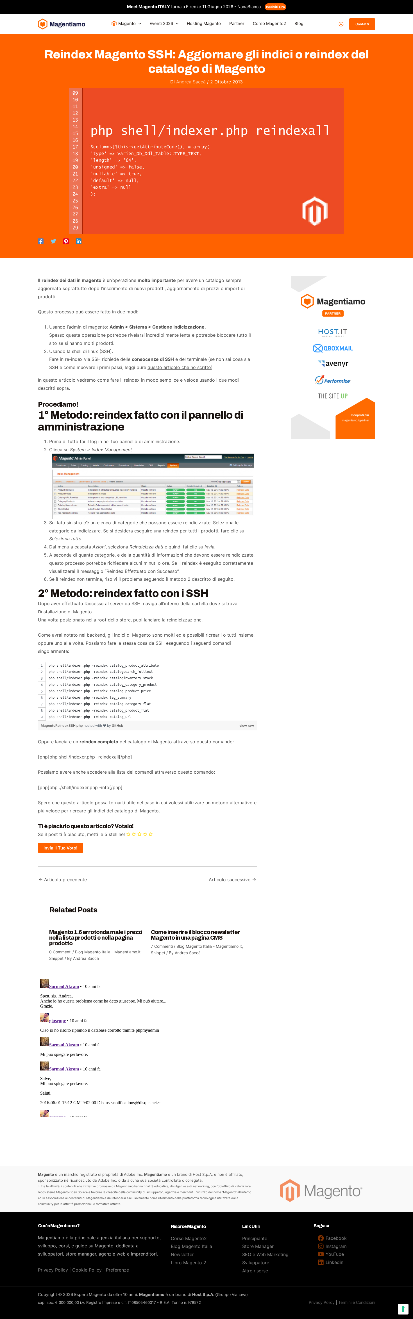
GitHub (117, 725)
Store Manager (258, 1246)
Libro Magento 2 (188, 1262)
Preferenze (117, 1270)
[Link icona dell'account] (341, 24)
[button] (138, 23)
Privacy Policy (53, 1270)
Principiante (254, 1238)
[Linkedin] (78, 241)
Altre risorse (255, 1271)
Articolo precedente (62, 879)
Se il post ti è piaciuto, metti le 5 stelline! (81, 834)
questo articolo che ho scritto (179, 367)
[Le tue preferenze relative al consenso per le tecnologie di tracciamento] (403, 1309)
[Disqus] (147, 1047)
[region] (147, 691)
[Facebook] (41, 241)
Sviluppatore (255, 1262)
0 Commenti (60, 951)
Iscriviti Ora (275, 7)
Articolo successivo (232, 879)
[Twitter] (53, 241)
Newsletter (182, 1254)
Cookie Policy (87, 1270)
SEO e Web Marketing (265, 1254)
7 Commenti (162, 946)
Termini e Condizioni (356, 1302)
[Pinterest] (66, 241)
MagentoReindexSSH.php (62, 725)
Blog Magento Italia (191, 1246)
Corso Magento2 (189, 1238)
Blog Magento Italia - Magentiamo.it (107, 951)
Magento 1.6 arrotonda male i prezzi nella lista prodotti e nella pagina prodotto (95, 937)
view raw (246, 725)
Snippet (56, 958)
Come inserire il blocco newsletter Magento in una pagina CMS (195, 935)
